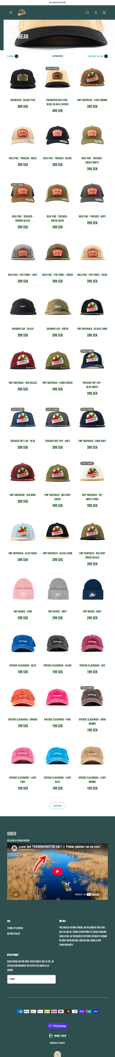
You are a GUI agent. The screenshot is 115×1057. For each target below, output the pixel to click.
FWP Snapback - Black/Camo (92, 329)
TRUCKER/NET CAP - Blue (22, 441)
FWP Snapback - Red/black (23, 383)
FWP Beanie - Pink (23, 611)
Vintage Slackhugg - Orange (23, 719)
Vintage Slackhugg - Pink (57, 719)
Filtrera (10, 56)
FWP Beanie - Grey (57, 611)
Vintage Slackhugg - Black (57, 665)
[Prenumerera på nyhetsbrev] (52, 979)
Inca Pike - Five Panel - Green (57, 275)
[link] (95, 12)
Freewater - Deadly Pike (22, 100)
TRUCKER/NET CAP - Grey (57, 441)
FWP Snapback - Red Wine (23, 495)
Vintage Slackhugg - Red (92, 665)
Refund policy (13, 933)
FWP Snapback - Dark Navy (92, 441)
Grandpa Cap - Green (57, 329)
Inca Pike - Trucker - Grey (92, 216)
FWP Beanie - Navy (92, 611)
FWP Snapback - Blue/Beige (23, 553)
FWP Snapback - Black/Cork (57, 553)
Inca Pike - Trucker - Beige (23, 158)
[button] (10, 12)
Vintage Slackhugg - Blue (22, 665)
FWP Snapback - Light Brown (92, 100)
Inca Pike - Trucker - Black (57, 158)
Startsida (11, 27)
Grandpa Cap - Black (23, 329)
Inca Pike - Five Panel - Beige (92, 275)
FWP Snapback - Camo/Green (58, 383)
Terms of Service (15, 928)
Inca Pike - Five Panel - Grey (22, 275)
